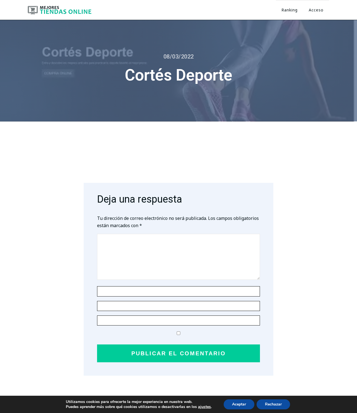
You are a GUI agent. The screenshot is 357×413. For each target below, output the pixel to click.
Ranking (289, 10)
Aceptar (239, 404)
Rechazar (273, 404)
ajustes (204, 406)
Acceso (316, 10)
